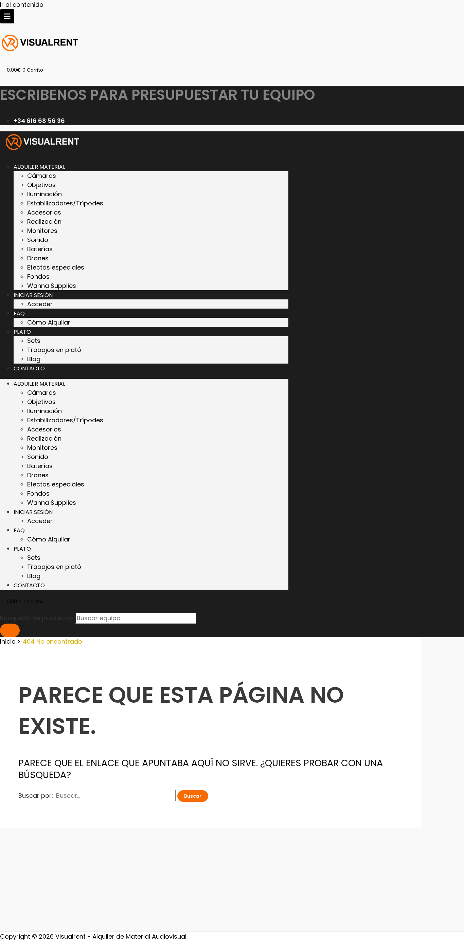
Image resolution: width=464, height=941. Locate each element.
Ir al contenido (21, 4)
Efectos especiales (55, 267)
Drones (38, 258)
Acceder (40, 304)
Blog (33, 359)
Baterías (40, 249)
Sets (33, 340)
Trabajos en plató (54, 350)
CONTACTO (29, 368)
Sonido (37, 240)
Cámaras (41, 175)
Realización (44, 221)
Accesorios (44, 212)
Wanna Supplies (51, 285)
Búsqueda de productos (37, 618)
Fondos (38, 276)
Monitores (42, 230)
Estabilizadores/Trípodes (65, 203)
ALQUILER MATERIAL (39, 167)
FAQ (19, 313)
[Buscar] (10, 630)
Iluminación (44, 194)
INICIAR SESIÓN (33, 295)
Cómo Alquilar (48, 322)
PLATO (22, 332)
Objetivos (41, 185)
